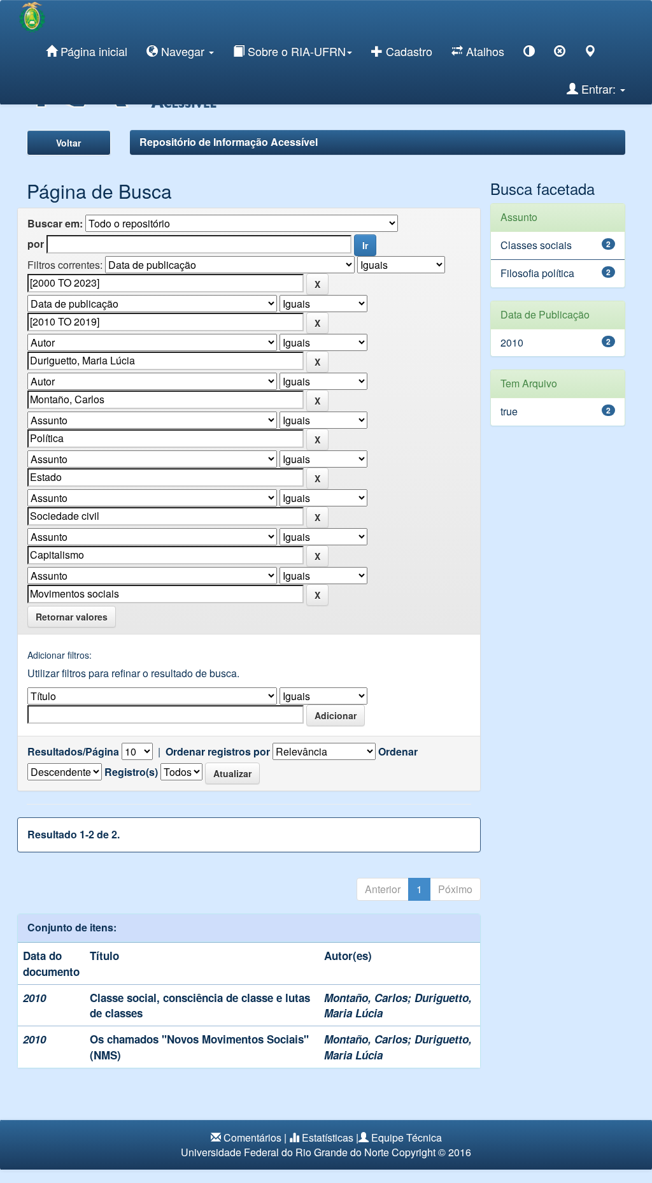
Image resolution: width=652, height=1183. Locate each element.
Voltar (68, 142)
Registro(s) (131, 772)
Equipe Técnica (406, 1137)
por (35, 244)
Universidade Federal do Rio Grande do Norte (285, 1152)
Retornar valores (72, 616)
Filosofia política (537, 273)
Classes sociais (536, 245)
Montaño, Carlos (366, 997)
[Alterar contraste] (529, 53)
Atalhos (483, 51)
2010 (511, 342)
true (509, 411)
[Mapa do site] (590, 53)
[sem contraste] (559, 53)
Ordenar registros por (218, 752)
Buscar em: (55, 224)
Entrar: (598, 88)
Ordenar (398, 752)
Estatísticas (327, 1137)
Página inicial (92, 51)
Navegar (183, 51)
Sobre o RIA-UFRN (295, 51)
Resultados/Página (73, 752)
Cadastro (407, 51)
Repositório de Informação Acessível (228, 141)
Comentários (252, 1137)
